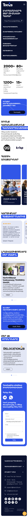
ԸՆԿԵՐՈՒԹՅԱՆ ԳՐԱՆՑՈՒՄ (12, 32)
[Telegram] (5, 397)
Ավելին (8, 295)
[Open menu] (24, 4)
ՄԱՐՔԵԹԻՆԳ (8, 50)
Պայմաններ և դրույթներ (11, 509)
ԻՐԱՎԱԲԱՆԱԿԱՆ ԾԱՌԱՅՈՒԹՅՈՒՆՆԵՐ (10, 38)
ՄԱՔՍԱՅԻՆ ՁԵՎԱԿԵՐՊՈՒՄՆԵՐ (10, 45)
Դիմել (14, 440)
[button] (11, 375)
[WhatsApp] (11, 397)
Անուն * (7, 413)
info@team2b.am (12, 491)
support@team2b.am (13, 487)
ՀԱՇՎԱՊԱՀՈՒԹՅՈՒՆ (10, 27)
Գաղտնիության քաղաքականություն (21, 510)
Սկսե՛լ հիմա (16, 326)
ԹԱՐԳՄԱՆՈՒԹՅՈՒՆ (10, 55)
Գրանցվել (17, 112)
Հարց (6, 424)
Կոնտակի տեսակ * (10, 419)
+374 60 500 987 (12, 494)
